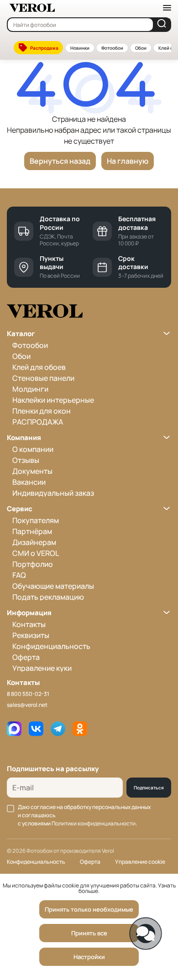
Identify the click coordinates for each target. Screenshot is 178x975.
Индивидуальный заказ (53, 493)
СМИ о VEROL (35, 553)
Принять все (89, 933)
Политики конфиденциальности (94, 823)
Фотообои (112, 48)
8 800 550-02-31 (28, 694)
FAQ (19, 575)
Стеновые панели (43, 378)
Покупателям (35, 520)
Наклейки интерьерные (53, 400)
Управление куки (42, 668)
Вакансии (29, 482)
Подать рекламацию (48, 597)
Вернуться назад (60, 161)
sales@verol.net (27, 705)
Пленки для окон (41, 411)
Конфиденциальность (51, 646)
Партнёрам (32, 531)
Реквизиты (30, 635)
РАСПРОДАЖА (37, 422)
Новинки (79, 48)
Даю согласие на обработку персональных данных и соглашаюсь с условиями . (84, 815)
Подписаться (149, 787)
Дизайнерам (34, 542)
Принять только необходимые (89, 909)
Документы (32, 471)
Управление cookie (140, 862)
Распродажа (44, 48)
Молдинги (30, 389)
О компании (32, 449)
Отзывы (25, 460)
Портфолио (32, 564)
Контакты (29, 624)
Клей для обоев (39, 367)
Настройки (89, 957)
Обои (141, 48)
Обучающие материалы (53, 586)
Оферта (26, 657)
